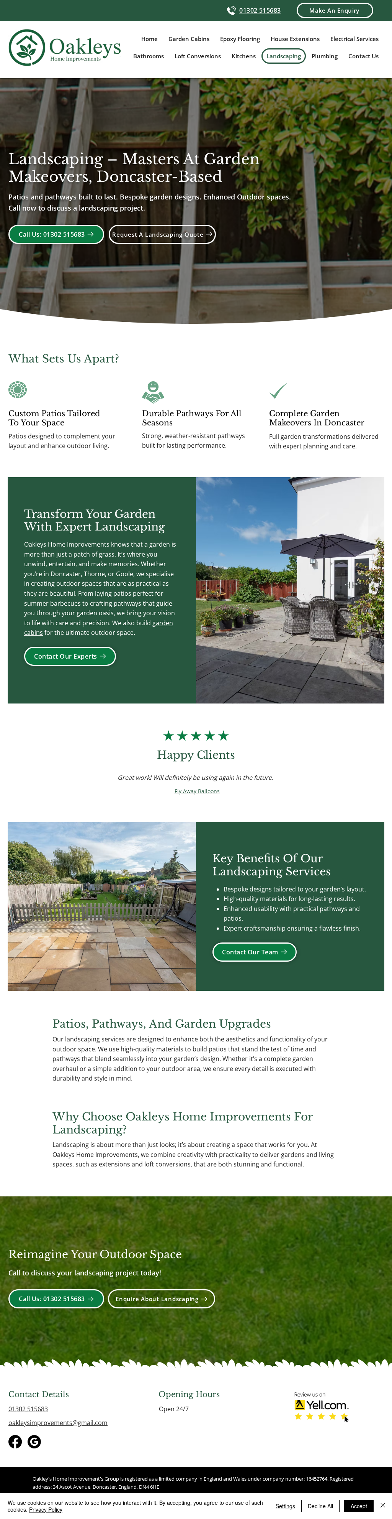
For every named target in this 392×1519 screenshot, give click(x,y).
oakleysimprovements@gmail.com (58, 1423)
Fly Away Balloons (197, 791)
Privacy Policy (45, 1509)
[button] (335, 10)
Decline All (320, 1506)
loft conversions (167, 1164)
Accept (359, 1506)
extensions (114, 1164)
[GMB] (34, 1441)
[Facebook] (15, 1441)
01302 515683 (28, 1409)
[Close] (382, 1506)
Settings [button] (285, 1506)
